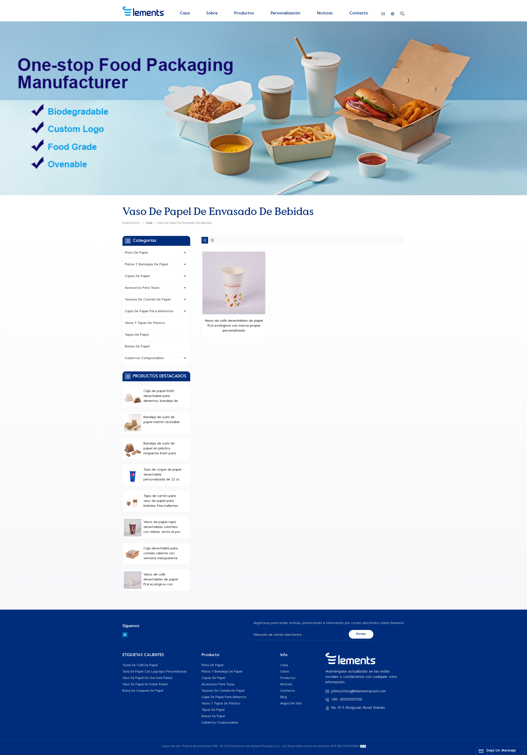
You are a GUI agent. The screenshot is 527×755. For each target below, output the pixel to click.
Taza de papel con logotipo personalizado (154, 671)
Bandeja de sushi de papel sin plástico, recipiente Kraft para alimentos (159, 449)
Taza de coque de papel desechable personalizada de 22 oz (162, 474)
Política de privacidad (197, 746)
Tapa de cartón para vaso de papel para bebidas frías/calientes (160, 501)
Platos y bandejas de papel (146, 264)
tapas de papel (137, 334)
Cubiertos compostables (144, 358)
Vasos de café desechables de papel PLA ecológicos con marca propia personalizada (234, 325)
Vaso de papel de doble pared (145, 684)
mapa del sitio (291, 703)
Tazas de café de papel (140, 665)
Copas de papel (137, 276)
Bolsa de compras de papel (142, 690)
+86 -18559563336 (346, 699)
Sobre (212, 13)
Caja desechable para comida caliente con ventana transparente (160, 553)
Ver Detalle (234, 333)
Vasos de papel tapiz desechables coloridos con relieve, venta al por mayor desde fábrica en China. (161, 528)
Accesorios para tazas (142, 288)
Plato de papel (136, 252)
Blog (283, 697)
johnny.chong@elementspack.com (358, 691)
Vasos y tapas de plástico (145, 323)
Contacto (358, 13)
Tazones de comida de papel (148, 299)
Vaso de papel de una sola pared (147, 678)
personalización (285, 13)
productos (244, 13)
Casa (185, 13)
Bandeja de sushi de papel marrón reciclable (161, 420)
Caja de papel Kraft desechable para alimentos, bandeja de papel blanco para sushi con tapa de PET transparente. (161, 397)
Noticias (325, 13)
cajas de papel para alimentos (149, 311)
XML (216, 746)
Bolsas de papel (137, 346)
